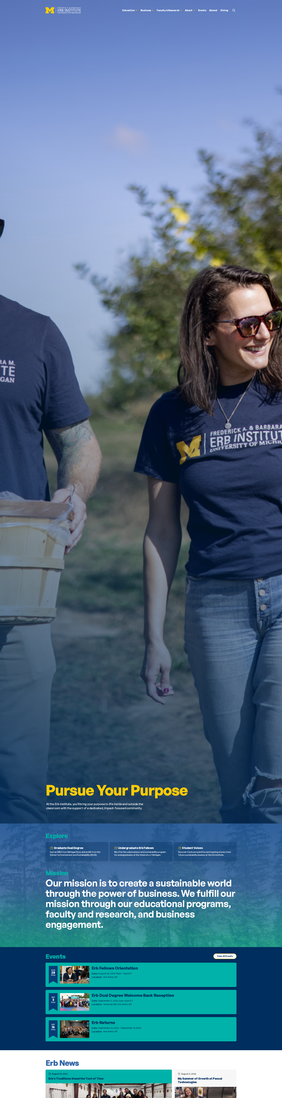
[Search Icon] (233, 10)
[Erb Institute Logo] (63, 10)
